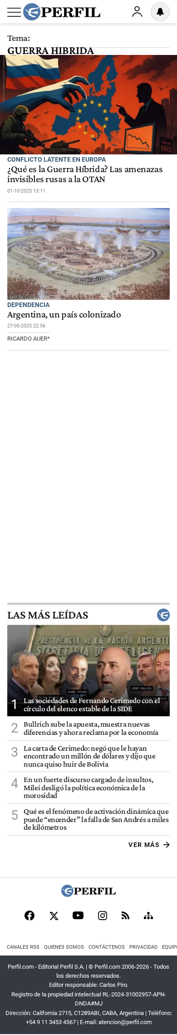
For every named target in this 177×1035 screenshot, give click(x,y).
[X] (53, 916)
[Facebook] (29, 916)
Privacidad (143, 947)
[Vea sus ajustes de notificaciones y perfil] (160, 12)
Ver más (144, 844)
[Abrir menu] (14, 12)
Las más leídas (47, 615)
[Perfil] (88, 894)
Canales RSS (23, 947)
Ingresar (137, 12)
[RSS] (125, 916)
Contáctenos (106, 947)
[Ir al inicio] (61, 11)
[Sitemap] (148, 916)
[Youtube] (78, 916)
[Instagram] (102, 916)
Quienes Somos (64, 947)
